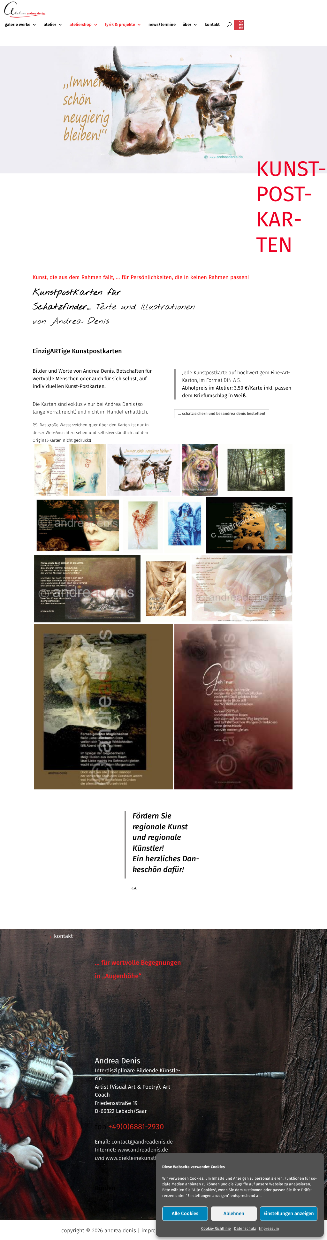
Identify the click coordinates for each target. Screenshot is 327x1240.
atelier (50, 24)
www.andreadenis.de (143, 1149)
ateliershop (81, 24)
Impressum (269, 1228)
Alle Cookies (185, 1213)
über (187, 24)
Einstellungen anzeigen (288, 1213)
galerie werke (17, 24)
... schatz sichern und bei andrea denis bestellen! (221, 413)
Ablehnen (234, 1213)
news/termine (162, 24)
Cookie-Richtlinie (216, 1228)
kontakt (212, 24)
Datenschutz (245, 1228)
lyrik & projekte (120, 24)
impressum (155, 1230)
